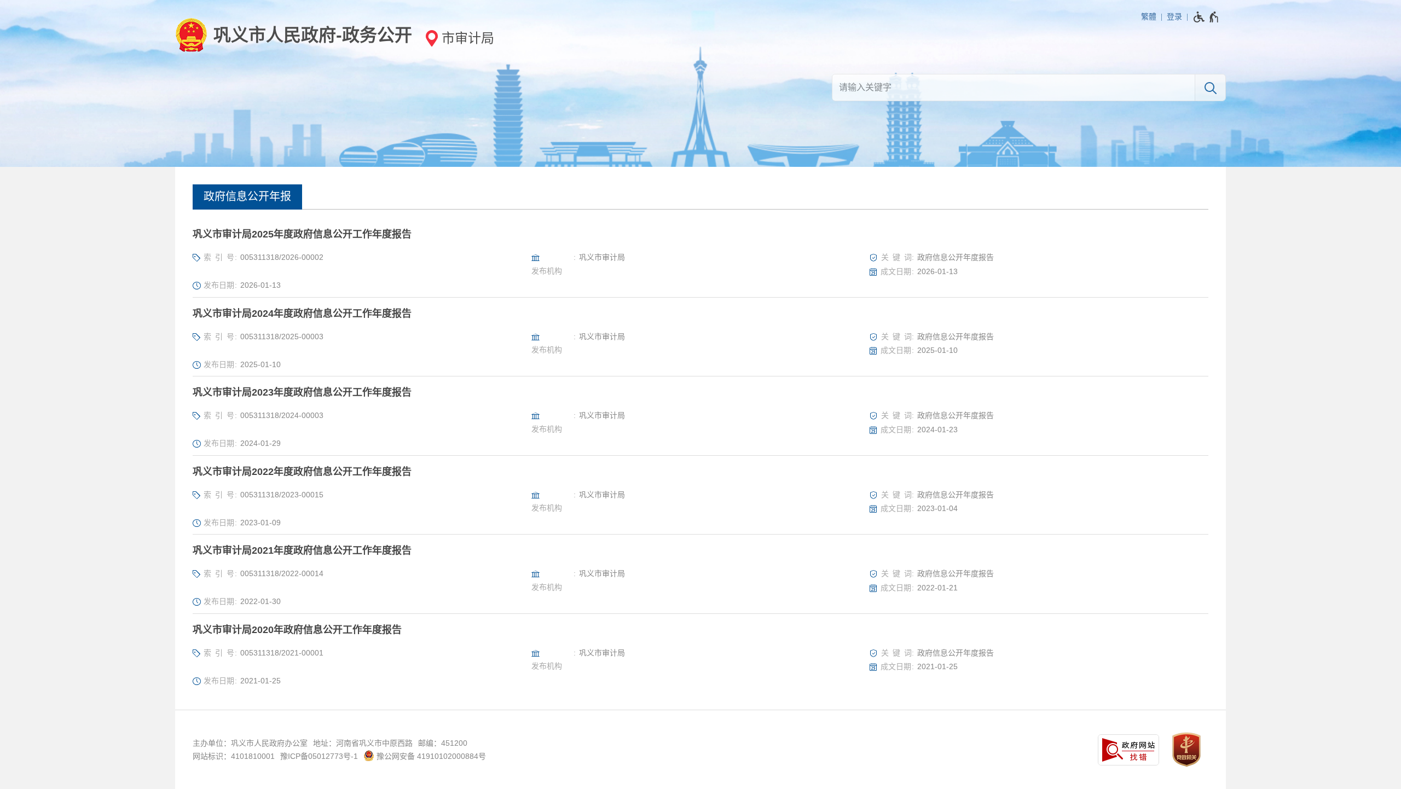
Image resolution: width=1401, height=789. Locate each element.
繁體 (1148, 16)
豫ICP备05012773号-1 (319, 756)
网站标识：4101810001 (234, 756)
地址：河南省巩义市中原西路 (363, 743)
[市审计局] (456, 38)
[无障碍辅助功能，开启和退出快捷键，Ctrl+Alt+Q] (1206, 17)
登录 (1174, 16)
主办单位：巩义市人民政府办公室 (250, 743)
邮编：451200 (442, 743)
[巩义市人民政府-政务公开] (293, 35)
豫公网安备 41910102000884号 (430, 756)
